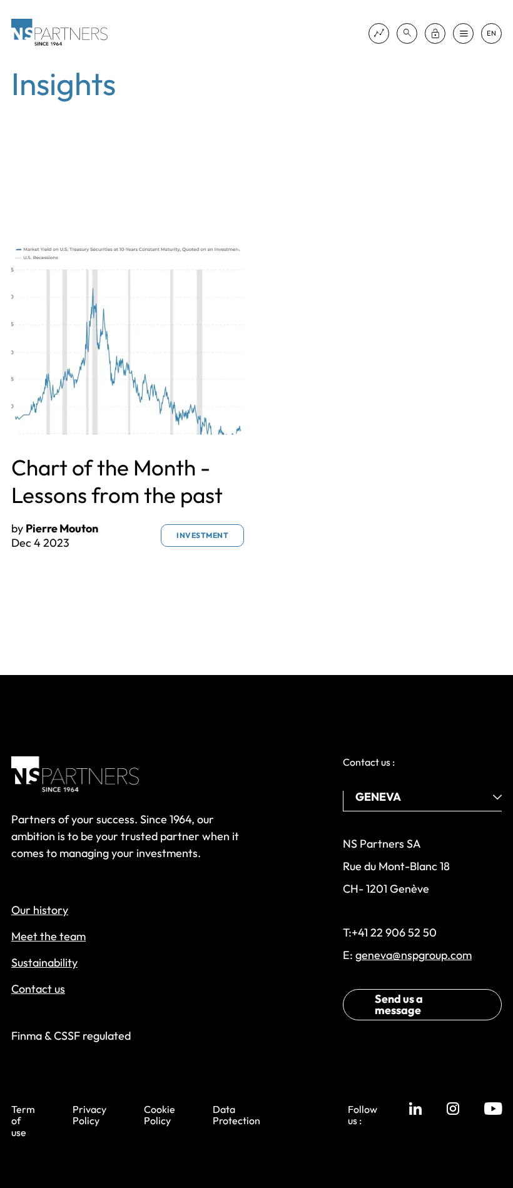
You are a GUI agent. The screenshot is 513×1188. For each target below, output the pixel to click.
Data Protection (236, 1115)
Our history (39, 910)
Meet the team (48, 936)
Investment (202, 535)
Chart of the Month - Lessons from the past (117, 481)
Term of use (23, 1121)
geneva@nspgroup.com (413, 955)
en (492, 33)
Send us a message (399, 1004)
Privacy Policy (89, 1115)
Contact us (38, 989)
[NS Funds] (378, 33)
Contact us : (369, 762)
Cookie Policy (159, 1115)
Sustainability (44, 962)
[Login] (435, 33)
